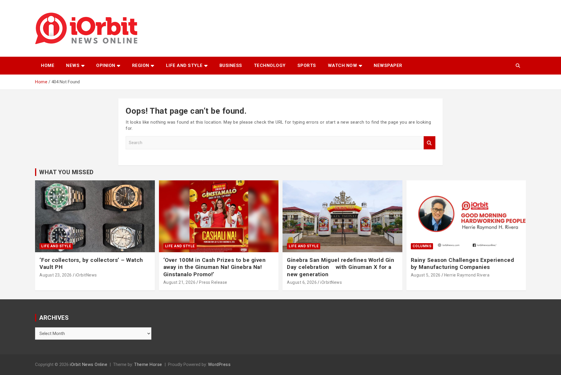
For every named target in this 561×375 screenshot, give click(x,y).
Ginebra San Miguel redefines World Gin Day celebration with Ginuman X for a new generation (340, 267)
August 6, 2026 (302, 282)
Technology (270, 65)
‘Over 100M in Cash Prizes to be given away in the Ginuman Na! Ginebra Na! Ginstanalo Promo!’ (214, 267)
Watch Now (342, 65)
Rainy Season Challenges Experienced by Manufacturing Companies (462, 264)
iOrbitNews (86, 275)
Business (230, 65)
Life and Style (184, 65)
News (72, 65)
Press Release (213, 282)
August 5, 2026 (426, 275)
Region (140, 65)
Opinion (105, 65)
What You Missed (66, 172)
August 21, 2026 (179, 282)
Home (47, 65)
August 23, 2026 (55, 275)
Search (429, 142)
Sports (306, 65)
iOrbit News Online (88, 364)
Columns (422, 246)
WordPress (219, 364)
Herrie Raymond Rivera (467, 275)
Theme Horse (148, 364)
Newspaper (388, 65)
